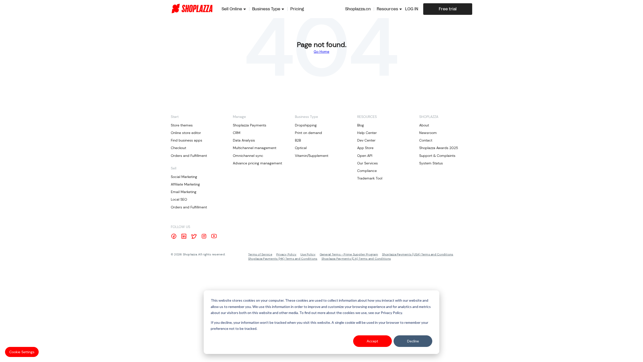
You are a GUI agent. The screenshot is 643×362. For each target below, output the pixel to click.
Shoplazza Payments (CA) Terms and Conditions (356, 259)
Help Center (367, 132)
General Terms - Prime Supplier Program (349, 254)
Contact (425, 140)
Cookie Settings (21, 352)
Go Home (321, 51)
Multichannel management (254, 148)
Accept (372, 341)
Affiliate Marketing (185, 184)
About (424, 125)
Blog (360, 125)
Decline (413, 341)
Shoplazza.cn (358, 9)
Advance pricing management (257, 163)
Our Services (367, 163)
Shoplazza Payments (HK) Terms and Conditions (282, 259)
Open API (364, 155)
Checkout (178, 148)
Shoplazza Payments (249, 125)
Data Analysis (244, 140)
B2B (298, 140)
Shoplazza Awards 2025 (438, 148)
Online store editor (186, 132)
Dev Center (366, 140)
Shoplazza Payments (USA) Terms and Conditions (417, 254)
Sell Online (232, 9)
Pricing (297, 9)
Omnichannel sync (248, 155)
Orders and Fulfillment (189, 155)
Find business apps (186, 140)
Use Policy (307, 254)
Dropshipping (306, 125)
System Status (431, 163)
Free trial (448, 9)
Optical (301, 148)
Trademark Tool (369, 178)
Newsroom (428, 132)
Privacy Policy (286, 254)
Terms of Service (260, 254)
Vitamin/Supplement (311, 155)
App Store (365, 148)
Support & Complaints (437, 155)
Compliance (367, 170)
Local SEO (179, 199)
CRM (236, 132)
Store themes (182, 125)
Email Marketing (183, 192)
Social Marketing (184, 176)
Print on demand (308, 132)
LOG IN (411, 9)
